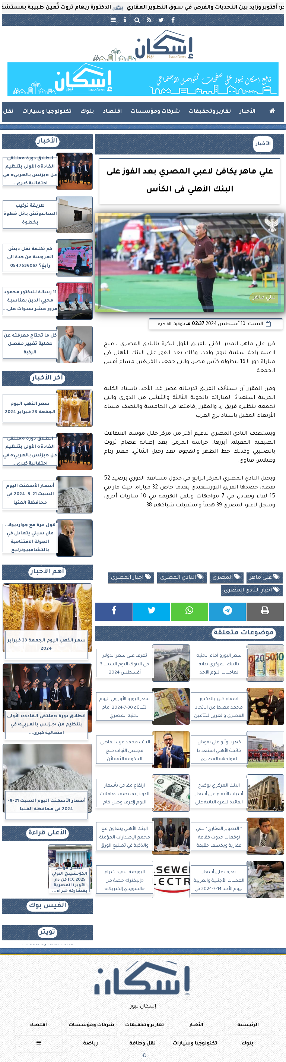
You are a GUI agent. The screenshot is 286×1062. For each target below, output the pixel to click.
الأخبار (247, 112)
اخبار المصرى (128, 578)
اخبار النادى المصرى (248, 591)
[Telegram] (228, 612)
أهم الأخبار (47, 572)
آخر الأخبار (47, 378)
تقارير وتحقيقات (210, 112)
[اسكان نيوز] (143, 79)
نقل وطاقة (142, 1043)
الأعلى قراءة (47, 833)
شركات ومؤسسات (155, 112)
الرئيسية (248, 1025)
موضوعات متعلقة (244, 633)
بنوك (87, 112)
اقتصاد (112, 112)
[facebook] (173, 20)
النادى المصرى (178, 578)
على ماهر (261, 578)
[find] (137, 20)
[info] (125, 20)
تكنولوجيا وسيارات (47, 112)
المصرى (223, 578)
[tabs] (113, 20)
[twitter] (161, 20)
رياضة (90, 1043)
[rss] (149, 20)
